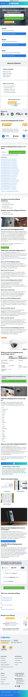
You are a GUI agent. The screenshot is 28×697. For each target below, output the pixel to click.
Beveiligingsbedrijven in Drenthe (8, 159)
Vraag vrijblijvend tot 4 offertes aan (12, 18)
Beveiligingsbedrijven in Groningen (9, 175)
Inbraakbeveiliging (7, 6)
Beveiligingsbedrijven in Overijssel (8, 183)
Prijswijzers (3, 660)
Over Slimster (4, 677)
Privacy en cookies (17, 692)
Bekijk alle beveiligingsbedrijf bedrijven (10, 191)
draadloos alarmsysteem (15, 456)
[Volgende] (25, 130)
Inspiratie (3, 658)
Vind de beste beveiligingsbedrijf (17, 152)
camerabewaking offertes (20, 552)
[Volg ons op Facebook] (15, 686)
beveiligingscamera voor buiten (8, 258)
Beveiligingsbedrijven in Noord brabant (10, 170)
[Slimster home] (14, 3)
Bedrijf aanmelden (19, 658)
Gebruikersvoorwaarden (6, 692)
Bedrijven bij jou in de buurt (7, 666)
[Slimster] (2, 6)
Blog (2, 669)
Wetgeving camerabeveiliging (7, 609)
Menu (3, 3)
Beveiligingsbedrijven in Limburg (8, 178)
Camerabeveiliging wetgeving (7, 541)
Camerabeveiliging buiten (6, 597)
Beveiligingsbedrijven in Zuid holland (9, 172)
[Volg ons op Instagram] (17, 686)
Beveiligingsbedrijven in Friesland (8, 164)
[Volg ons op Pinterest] (19, 686)
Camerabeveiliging (17, 6)
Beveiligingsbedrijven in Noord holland (9, 180)
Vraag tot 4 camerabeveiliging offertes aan (14, 587)
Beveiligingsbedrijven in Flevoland (8, 162)
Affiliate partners (18, 662)
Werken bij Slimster (5, 683)
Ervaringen (3, 679)
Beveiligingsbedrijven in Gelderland (9, 167)
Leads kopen (17, 660)
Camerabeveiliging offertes (7, 599)
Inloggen (3, 675)
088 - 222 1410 (19, 675)
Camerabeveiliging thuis (6, 600)
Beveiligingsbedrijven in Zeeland (8, 188)
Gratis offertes (4, 247)
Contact (16, 664)
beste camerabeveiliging (15, 405)
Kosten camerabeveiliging (6, 605)
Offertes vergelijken (5, 664)
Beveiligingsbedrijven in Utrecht (8, 185)
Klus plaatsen (4, 662)
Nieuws (2, 681)
